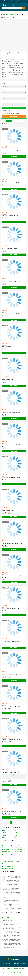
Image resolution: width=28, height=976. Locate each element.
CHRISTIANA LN (5, 281)
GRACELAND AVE (5, 150)
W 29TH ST (4, 510)
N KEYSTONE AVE (6, 641)
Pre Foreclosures (15, 120)
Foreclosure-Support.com (12, 968)
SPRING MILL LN (5, 182)
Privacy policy (20, 972)
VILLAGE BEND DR (6, 576)
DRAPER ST (4, 379)
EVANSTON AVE (5, 314)
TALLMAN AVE (5, 412)
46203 (4, 832)
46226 (16, 830)
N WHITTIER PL (5, 215)
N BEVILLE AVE (5, 706)
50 (11, 113)
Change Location (14, 116)
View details (13, 156)
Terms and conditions (10, 972)
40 (9, 113)
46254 (16, 837)
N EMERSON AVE (5, 445)
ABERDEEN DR (5, 477)
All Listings (3, 120)
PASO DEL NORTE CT (6, 543)
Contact (3, 974)
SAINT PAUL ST (5, 739)
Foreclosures (8, 120)
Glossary (8, 974)
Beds (3, 89)
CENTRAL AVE (5, 772)
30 (7, 113)
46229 (16, 832)
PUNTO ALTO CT (5, 608)
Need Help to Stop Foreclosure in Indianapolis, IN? (15, 12)
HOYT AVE (4, 248)
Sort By (3, 83)
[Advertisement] (14, 36)
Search (14, 108)
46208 (4, 834)
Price (3, 102)
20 (5, 113)
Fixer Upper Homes (4, 123)
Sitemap (2, 972)
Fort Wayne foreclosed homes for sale (7, 845)
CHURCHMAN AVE (6, 674)
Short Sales (21, 120)
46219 (4, 837)
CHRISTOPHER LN (6, 811)
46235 (16, 834)
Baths (3, 95)
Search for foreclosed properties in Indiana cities (7, 862)
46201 (4, 830)
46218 (4, 836)
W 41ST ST (4, 346)
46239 (16, 836)
